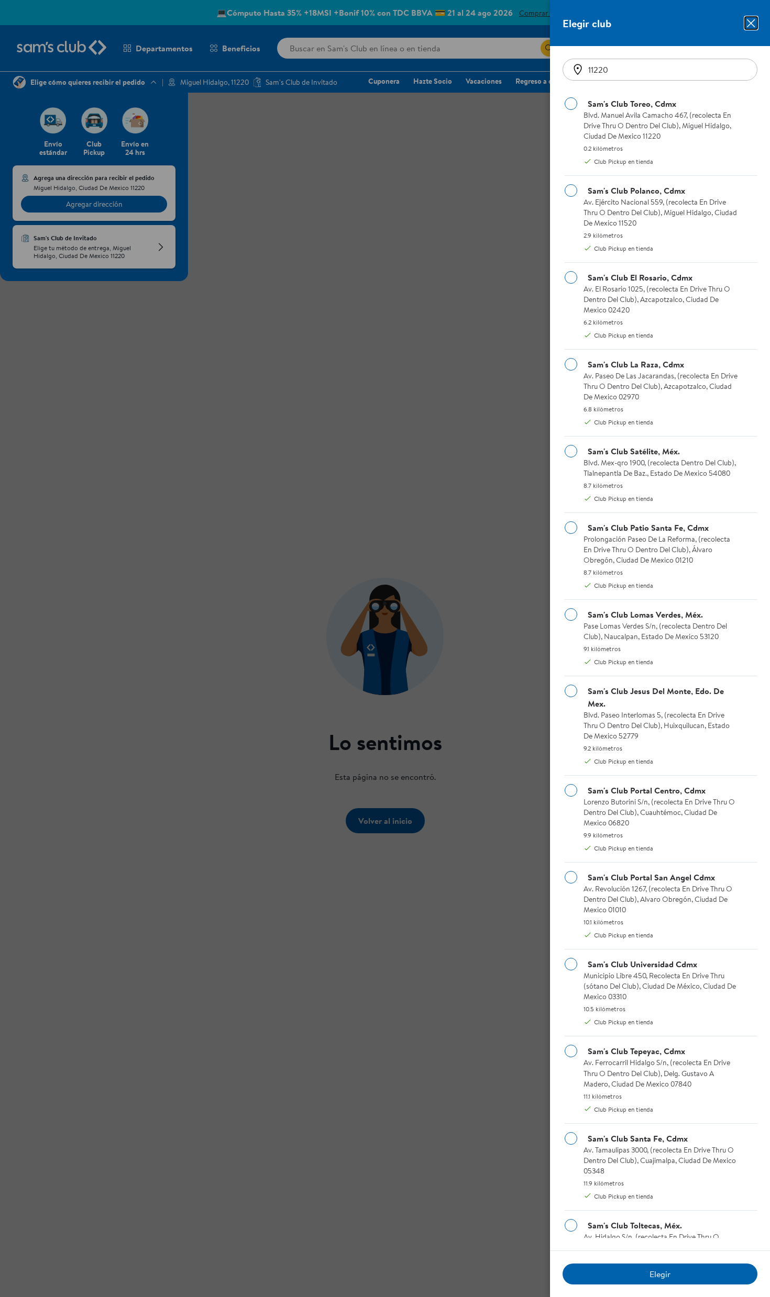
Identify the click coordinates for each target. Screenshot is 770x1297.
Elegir (660, 1274)
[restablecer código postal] (577, 69)
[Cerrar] (751, 23)
